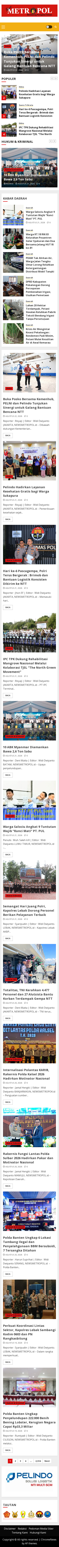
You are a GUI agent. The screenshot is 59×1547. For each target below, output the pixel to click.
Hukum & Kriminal (13, 169)
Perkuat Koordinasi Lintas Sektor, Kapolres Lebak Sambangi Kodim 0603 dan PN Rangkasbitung (29, 1332)
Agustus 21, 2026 (26, 184)
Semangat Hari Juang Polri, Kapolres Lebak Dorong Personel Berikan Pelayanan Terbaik (28, 910)
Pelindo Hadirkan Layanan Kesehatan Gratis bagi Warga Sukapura (37, 94)
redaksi (9, 184)
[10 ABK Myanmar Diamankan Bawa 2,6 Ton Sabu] (29, 720)
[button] (3, 27)
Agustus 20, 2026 (13, 1003)
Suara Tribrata (26, 105)
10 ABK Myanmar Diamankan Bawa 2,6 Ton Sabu (26, 177)
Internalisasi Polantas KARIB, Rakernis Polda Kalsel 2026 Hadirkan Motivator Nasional (26, 1074)
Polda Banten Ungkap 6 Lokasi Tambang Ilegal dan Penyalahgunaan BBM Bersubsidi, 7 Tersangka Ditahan (29, 1244)
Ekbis (7, 46)
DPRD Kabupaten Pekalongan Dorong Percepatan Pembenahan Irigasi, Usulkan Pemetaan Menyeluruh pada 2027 (39, 290)
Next (47, 1461)
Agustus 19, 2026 (13, 1343)
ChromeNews (48, 1539)
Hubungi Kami (38, 1532)
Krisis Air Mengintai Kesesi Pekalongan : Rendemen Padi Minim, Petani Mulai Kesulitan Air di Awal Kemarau (40, 335)
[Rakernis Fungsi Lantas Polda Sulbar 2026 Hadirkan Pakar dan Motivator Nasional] (29, 1127)
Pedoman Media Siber (41, 1528)
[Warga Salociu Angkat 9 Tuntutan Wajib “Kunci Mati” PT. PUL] (13, 215)
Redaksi (22, 1528)
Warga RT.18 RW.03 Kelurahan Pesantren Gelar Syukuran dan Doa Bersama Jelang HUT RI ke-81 (40, 241)
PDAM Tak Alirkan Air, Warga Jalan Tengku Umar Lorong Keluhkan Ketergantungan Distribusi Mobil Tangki (40, 264)
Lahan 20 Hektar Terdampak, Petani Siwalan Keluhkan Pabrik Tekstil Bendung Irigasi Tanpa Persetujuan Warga (41, 314)
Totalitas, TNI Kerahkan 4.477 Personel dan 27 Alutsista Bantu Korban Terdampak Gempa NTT (28, 994)
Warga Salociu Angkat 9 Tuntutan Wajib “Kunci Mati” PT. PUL (40, 215)
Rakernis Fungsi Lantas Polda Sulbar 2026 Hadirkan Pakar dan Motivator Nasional (28, 1158)
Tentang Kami (20, 1532)
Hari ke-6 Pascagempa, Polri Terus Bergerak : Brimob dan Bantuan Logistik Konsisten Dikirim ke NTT (36, 114)
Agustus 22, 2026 (14, 70)
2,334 (38, 1461)
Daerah (29, 208)
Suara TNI (11, 979)
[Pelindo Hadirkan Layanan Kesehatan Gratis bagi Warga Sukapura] (9, 92)
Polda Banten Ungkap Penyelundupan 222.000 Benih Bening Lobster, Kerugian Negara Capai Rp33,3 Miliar (29, 1420)
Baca (7, 435)
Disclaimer (10, 1528)
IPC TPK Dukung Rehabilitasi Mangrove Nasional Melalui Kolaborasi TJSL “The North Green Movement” (36, 132)
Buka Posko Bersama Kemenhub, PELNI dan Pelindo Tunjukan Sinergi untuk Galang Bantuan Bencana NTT (29, 59)
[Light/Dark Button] (49, 26)
